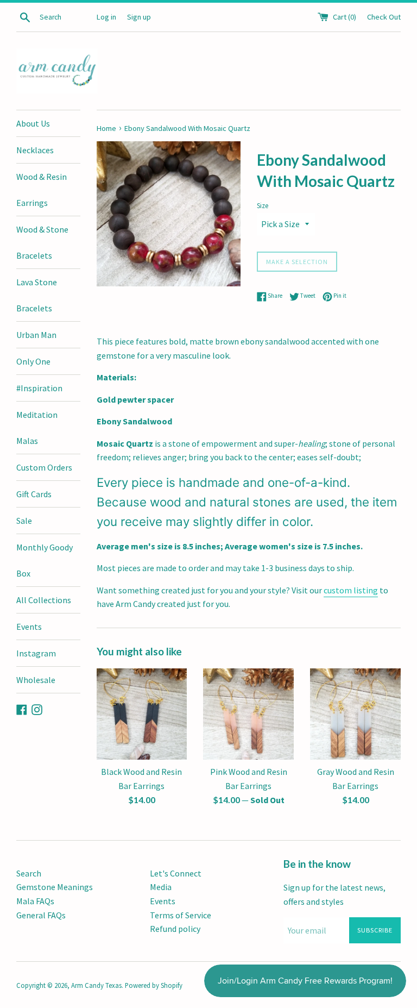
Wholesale (35, 679)
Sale (24, 520)
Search (28, 873)
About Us (33, 123)
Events (29, 626)
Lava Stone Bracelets (36, 295)
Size (262, 205)
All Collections (43, 599)
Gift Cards (34, 494)
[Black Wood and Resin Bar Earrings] (142, 714)
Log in (106, 17)
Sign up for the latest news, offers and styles (334, 894)
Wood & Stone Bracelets (42, 242)
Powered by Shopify (153, 985)
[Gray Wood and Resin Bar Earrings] (355, 714)
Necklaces (35, 150)
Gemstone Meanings (54, 886)
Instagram (36, 653)
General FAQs (41, 915)
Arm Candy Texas (96, 985)
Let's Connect (175, 873)
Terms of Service (180, 915)
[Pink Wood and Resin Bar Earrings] (248, 714)
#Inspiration (39, 388)
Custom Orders (44, 467)
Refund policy (175, 928)
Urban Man (36, 334)
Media (161, 886)
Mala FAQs (35, 901)
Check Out (384, 17)
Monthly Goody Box (44, 560)
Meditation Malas (37, 427)
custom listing (351, 590)
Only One (33, 361)
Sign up (139, 17)
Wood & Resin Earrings (41, 189)
